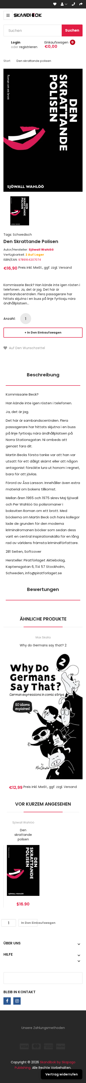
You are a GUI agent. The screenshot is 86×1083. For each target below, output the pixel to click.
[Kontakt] (73, 4)
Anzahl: (9, 318)
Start (6, 61)
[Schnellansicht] (61, 721)
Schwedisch (22, 234)
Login (15, 42)
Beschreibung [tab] (43, 375)
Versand (65, 267)
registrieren (28, 47)
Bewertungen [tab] (43, 589)
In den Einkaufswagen (44, 332)
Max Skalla (43, 637)
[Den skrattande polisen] (19, 210)
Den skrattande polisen (23, 835)
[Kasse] (81, 4)
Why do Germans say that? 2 (43, 645)
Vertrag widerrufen (61, 1074)
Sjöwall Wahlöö (41, 249)
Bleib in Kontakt (19, 992)
